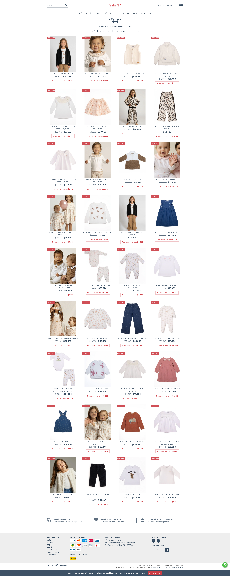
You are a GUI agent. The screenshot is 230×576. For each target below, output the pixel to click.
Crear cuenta (160, 5)
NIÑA (81, 13)
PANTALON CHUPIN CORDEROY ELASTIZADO (97, 496)
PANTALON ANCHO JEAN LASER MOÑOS (132, 338)
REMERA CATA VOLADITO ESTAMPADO (97, 73)
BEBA (97, 13)
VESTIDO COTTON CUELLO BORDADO (167, 389)
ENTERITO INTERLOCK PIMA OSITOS (167, 338)
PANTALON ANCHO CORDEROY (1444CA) (132, 233)
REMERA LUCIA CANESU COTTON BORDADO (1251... (167, 443)
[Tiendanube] (57, 566)
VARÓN (89, 13)
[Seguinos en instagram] (153, 541)
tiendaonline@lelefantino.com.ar (121, 543)
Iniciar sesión (171, 5)
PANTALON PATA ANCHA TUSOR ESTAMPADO (98, 181)
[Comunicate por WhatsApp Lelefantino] (225, 565)
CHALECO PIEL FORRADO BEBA (132, 73)
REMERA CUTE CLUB (132, 494)
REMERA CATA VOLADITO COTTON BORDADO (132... (63, 181)
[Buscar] (65, 5)
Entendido (154, 573)
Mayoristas (145, 13)
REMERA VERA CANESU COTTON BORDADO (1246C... (63, 128)
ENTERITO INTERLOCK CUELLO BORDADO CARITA (63, 286)
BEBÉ (104, 13)
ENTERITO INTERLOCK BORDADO (167, 179)
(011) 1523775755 (114, 540)
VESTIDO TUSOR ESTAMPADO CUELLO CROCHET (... (63, 233)
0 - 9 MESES (115, 13)
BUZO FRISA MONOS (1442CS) (98, 389)
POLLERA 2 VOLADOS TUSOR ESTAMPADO (98, 128)
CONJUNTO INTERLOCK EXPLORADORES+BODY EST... (63, 390)
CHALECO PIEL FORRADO (63, 494)
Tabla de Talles (129, 13)
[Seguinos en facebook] (158, 541)
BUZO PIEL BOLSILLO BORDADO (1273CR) (167, 75)
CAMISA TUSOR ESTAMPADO (97, 338)
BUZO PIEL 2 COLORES (132, 179)
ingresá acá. (155, 567)
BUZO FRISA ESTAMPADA (132, 126)
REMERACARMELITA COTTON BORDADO (132, 390)
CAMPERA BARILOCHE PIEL (63, 73)
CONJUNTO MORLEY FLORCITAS (98, 285)
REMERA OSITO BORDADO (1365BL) (167, 494)
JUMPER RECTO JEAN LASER (63, 442)
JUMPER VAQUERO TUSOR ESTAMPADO (63, 338)
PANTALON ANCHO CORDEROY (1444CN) (167, 128)
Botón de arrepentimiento (172, 567)
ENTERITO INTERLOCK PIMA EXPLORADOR (132, 286)
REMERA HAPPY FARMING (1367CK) (132, 442)
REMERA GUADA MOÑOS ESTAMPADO (97, 232)
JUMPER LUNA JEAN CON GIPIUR (167, 232)
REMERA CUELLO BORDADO (167, 285)
